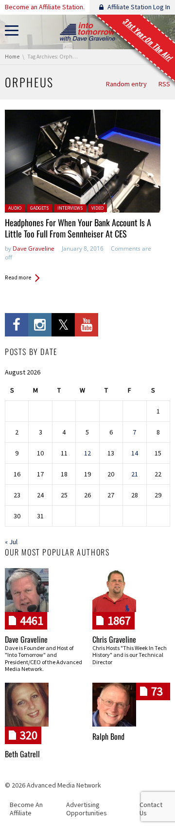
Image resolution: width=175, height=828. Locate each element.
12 (87, 453)
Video (97, 208)
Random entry (126, 83)
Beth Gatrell (22, 754)
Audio (14, 208)
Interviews (70, 208)
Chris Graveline (114, 639)
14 (134, 453)
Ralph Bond (108, 736)
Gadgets (39, 208)
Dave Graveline (33, 248)
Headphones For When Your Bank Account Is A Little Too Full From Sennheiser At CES (78, 228)
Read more (18, 277)
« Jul (11, 541)
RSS (164, 83)
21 (134, 474)
